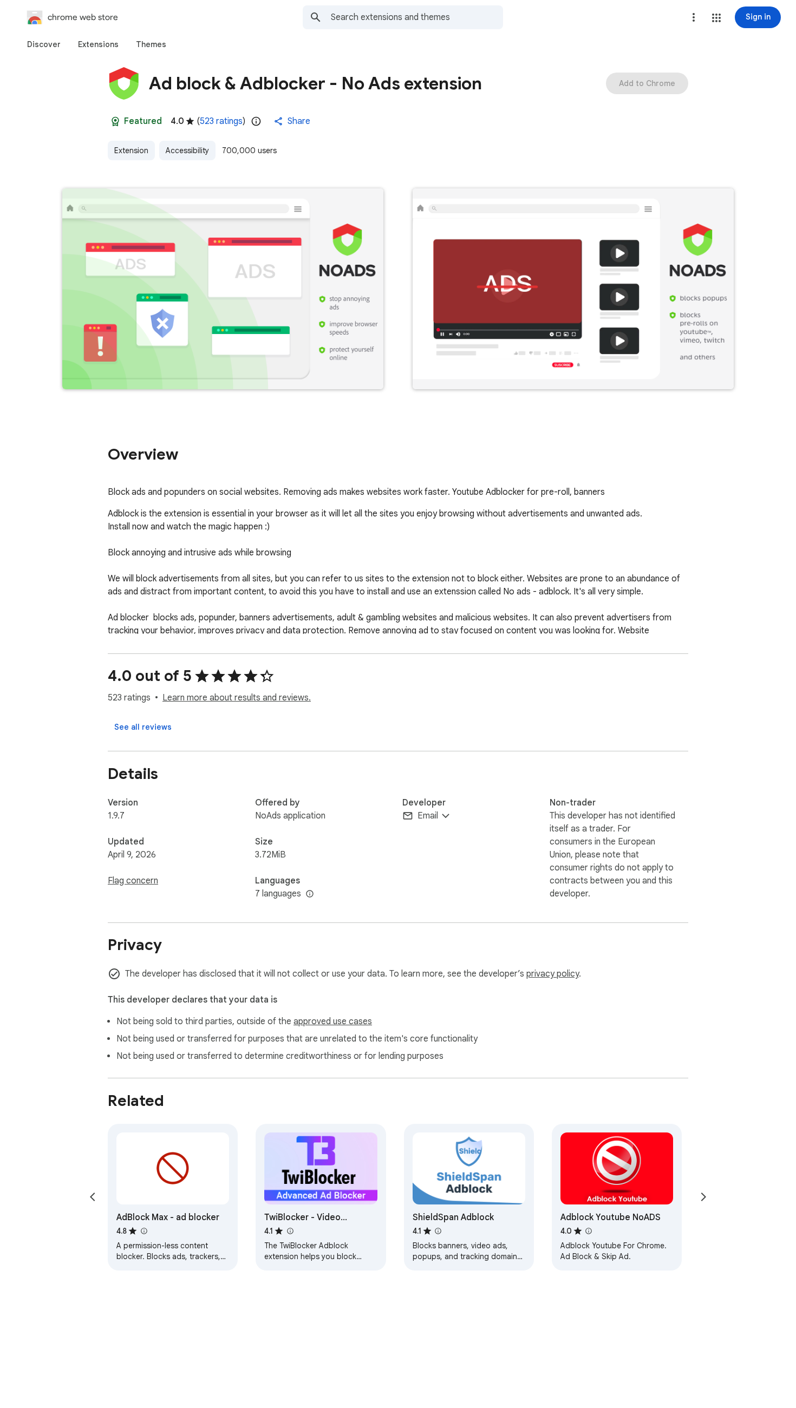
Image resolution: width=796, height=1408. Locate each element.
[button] (716, 18)
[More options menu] (693, 17)
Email (427, 815)
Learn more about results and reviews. (236, 697)
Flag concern (133, 880)
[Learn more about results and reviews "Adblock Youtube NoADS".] (589, 1231)
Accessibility (187, 150)
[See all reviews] (143, 727)
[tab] (43, 44)
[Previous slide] (92, 1197)
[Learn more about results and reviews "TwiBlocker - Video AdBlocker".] (290, 1231)
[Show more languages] (309, 894)
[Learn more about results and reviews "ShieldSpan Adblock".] (438, 1231)
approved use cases (332, 1021)
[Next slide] (703, 1197)
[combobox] (417, 17)
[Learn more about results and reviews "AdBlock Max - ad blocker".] (143, 1231)
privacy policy (552, 973)
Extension (131, 150)
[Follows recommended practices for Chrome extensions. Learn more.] (115, 121)
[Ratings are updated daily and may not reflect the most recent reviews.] (256, 121)
